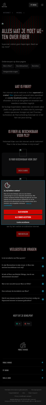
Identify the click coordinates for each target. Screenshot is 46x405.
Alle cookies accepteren (23, 217)
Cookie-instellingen (23, 222)
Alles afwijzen (23, 212)
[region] (23, 202)
